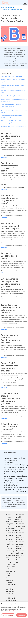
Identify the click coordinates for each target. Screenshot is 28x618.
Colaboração (11, 551)
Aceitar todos (21, 615)
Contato (9, 549)
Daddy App (10, 544)
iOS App (10, 553)
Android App (10, 555)
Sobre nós (9, 542)
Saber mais (11, 610)
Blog (8, 546)
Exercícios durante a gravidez (9, 580)
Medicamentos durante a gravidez (13, 9)
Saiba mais (4, 157)
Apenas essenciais (8, 615)
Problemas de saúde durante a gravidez (11, 587)
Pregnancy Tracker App (8, 7)
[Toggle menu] (25, 3)
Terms (8, 558)
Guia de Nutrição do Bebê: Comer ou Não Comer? (11, 571)
